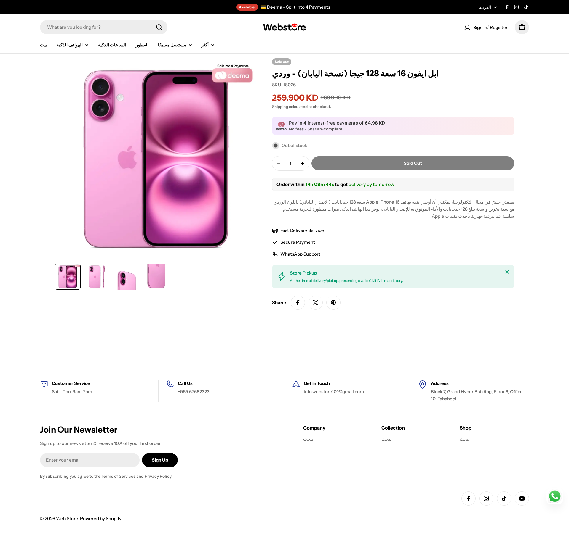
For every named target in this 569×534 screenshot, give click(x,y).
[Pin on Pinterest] (333, 303)
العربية (485, 7)
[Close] (507, 272)
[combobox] (103, 27)
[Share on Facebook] (298, 303)
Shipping (280, 106)
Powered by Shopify (101, 518)
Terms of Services (118, 476)
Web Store (67, 518)
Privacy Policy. (158, 476)
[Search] (159, 27)
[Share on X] (316, 303)
